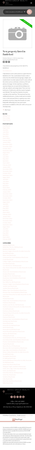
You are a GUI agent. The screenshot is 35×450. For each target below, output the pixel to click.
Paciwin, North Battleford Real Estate (13, 342)
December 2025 (7, 144)
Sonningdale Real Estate (9, 356)
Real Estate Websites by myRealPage (18, 417)
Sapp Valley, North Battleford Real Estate (14, 350)
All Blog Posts (6, 116)
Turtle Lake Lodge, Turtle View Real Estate (14, 368)
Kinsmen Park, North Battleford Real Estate (15, 292)
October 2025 (7, 148)
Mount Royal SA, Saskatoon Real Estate (14, 331)
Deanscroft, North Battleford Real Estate (14, 272)
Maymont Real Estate (9, 317)
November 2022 (7, 220)
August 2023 (6, 202)
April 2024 (5, 185)
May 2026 (5, 134)
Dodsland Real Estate (9, 274)
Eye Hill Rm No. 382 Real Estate (12, 282)
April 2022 (5, 235)
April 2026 (5, 136)
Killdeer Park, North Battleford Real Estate (15, 290)
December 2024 (7, 169)
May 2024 (5, 183)
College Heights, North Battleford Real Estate (15, 261)
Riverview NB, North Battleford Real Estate (15, 348)
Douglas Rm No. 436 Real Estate (12, 276)
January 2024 (6, 192)
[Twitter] (14, 397)
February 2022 (7, 239)
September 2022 (7, 224)
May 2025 (5, 159)
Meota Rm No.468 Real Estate (11, 325)
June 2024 (6, 181)
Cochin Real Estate (8, 259)
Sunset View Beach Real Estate (11, 364)
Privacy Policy (29, 415)
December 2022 (7, 218)
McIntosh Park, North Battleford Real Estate (15, 319)
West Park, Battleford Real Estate (12, 381)
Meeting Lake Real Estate (10, 321)
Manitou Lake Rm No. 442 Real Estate (13, 304)
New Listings (6, 118)
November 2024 (7, 171)
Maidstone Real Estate (9, 302)
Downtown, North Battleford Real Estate (14, 278)
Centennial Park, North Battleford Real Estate (15, 257)
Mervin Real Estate (8, 327)
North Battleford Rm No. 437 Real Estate (14, 337)
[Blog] (23, 397)
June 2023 (6, 206)
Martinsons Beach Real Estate (11, 311)
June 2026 (6, 132)
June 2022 (6, 231)
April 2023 (5, 210)
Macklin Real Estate (8, 298)
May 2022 (5, 233)
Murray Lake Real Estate (10, 333)
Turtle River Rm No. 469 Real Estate (13, 372)
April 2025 (5, 161)
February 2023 (7, 214)
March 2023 (6, 212)
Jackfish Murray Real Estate (10, 288)
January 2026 (6, 142)
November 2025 (7, 146)
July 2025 (5, 154)
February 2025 (7, 165)
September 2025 (7, 150)
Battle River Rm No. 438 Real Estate (13, 247)
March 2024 (6, 187)
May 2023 (5, 208)
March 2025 (6, 163)
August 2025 (6, 152)
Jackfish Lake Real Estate (10, 286)
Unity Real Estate (7, 379)
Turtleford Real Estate (9, 377)
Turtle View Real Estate (9, 374)
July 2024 (5, 179)
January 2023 (6, 216)
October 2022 (7, 222)
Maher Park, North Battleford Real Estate (14, 300)
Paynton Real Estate (8, 344)
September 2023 (7, 200)
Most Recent (6, 126)
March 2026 (6, 138)
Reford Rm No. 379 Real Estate (11, 346)
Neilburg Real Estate (8, 335)
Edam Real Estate (8, 280)
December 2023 (7, 194)
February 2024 (7, 189)
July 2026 (5, 130)
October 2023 (7, 198)
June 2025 (6, 157)
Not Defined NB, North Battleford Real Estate (16, 339)
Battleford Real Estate (12, 59)
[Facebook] (11, 397)
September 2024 (7, 175)
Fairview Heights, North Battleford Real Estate (16, 284)
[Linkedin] (20, 397)
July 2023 (5, 204)
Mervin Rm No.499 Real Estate (11, 329)
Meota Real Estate (8, 323)
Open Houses (6, 120)
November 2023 (7, 196)
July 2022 (5, 229)
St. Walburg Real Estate (9, 358)
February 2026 (7, 140)
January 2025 (6, 167)
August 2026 (6, 128)
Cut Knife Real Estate (9, 263)
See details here (7, 70)
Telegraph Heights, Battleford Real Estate (14, 366)
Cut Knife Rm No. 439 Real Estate (12, 265)
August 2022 (6, 227)
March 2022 (6, 237)
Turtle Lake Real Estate (9, 370)
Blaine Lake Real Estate (9, 255)
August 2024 (6, 177)
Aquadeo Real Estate (8, 245)
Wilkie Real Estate (8, 383)
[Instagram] (17, 397)
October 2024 (7, 173)
